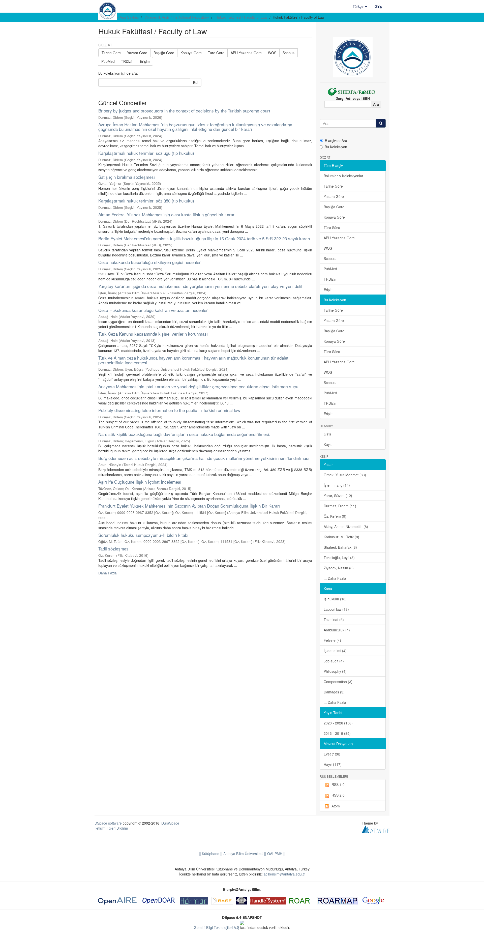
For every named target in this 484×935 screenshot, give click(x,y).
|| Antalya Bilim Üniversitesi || (242, 853)
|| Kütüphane (209, 853)
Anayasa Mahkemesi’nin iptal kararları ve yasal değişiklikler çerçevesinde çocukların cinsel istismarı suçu (198, 386)
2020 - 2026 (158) (338, 722)
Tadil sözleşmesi (114, 548)
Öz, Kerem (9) (335, 516)
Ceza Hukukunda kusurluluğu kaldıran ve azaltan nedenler (153, 310)
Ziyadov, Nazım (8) (339, 567)
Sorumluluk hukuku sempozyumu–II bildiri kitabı (143, 535)
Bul (195, 82)
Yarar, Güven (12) (338, 495)
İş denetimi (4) (335, 650)
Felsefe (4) (332, 640)
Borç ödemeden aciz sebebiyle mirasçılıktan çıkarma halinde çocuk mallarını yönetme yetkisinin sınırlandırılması (203, 458)
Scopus (288, 52)
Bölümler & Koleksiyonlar (343, 175)
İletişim (100, 828)
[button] (360, 6)
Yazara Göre (137, 52)
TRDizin (127, 61)
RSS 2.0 (338, 795)
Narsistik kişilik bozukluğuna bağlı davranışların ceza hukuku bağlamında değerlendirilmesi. (184, 434)
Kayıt (327, 444)
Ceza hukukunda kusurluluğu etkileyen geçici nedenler (149, 262)
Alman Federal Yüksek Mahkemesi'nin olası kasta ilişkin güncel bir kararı (166, 214)
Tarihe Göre (111, 52)
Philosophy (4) (335, 671)
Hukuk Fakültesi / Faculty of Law (241, 17)
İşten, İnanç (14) (337, 485)
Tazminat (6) (334, 619)
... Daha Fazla (335, 578)
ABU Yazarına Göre (246, 52)
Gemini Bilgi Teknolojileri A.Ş (216, 927)
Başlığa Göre (164, 52)
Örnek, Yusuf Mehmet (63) (345, 474)
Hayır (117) (333, 764)
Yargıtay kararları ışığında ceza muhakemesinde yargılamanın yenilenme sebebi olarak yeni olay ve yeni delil (200, 286)
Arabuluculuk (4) (337, 629)
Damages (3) (334, 691)
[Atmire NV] (375, 828)
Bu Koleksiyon (336, 146)
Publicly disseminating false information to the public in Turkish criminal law (169, 410)
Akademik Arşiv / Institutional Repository (177, 17)
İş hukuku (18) (335, 598)
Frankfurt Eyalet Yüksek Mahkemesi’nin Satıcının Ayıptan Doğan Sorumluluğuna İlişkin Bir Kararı (189, 506)
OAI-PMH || (275, 853)
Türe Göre (216, 52)
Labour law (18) (336, 609)
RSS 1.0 (338, 784)
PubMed (108, 61)
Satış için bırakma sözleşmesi (126, 177)
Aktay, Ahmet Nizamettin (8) (346, 526)
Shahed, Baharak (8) (340, 547)
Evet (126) (332, 753)
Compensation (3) (338, 681)
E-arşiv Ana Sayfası (123, 17)
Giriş (327, 433)
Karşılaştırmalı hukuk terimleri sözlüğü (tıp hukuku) (146, 153)
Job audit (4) (334, 660)
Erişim (145, 61)
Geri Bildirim (118, 828)
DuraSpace (170, 823)
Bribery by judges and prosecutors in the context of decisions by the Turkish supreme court (184, 110)
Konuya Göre (191, 52)
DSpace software (108, 823)
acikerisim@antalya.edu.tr (284, 873)
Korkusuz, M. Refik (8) (341, 536)
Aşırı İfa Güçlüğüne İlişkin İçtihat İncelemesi (139, 482)
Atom (335, 805)
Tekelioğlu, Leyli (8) (339, 557)
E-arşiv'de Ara (336, 140)
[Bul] (381, 123)
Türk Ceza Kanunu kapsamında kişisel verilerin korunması (153, 334)
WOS (272, 52)
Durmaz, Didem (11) (340, 505)
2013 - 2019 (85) (337, 733)
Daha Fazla (107, 572)
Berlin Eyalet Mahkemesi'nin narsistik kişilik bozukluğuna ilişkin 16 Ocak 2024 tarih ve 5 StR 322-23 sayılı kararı (204, 238)
